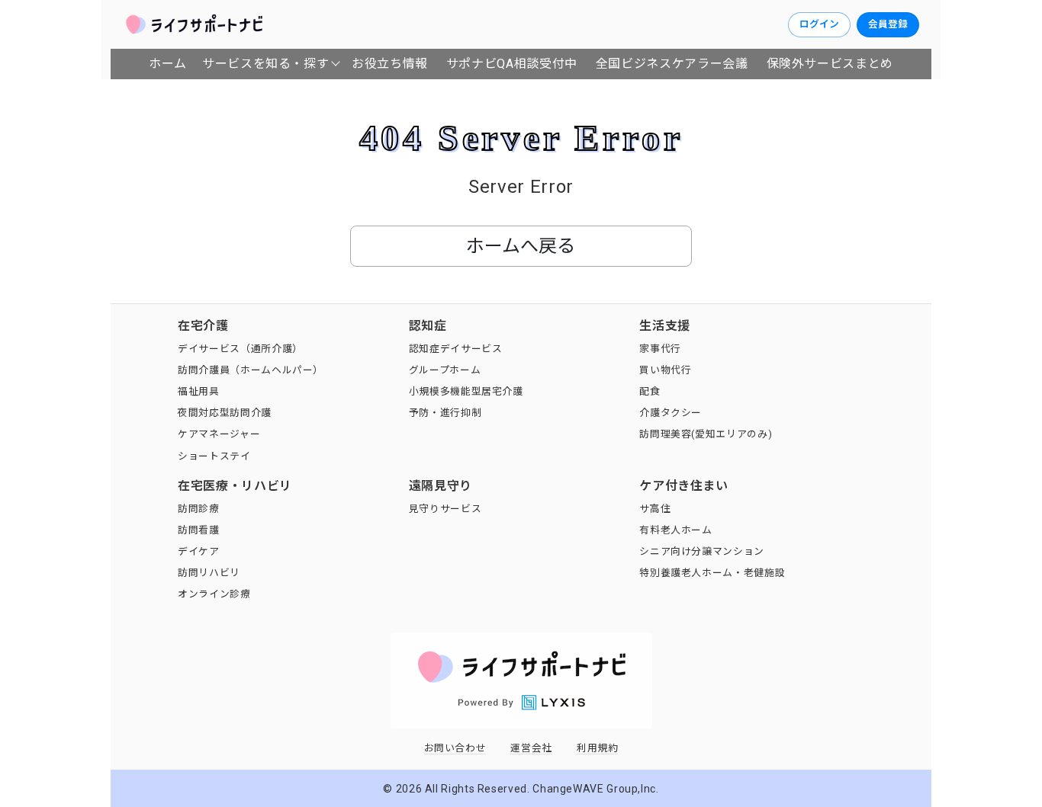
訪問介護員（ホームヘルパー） (250, 370)
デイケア (199, 551)
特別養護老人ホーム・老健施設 (712, 572)
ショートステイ (214, 456)
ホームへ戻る (520, 246)
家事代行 (660, 348)
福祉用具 (199, 391)
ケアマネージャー (219, 434)
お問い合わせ (455, 748)
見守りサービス (445, 508)
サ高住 (655, 508)
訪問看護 (199, 530)
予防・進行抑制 (445, 412)
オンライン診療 (214, 594)
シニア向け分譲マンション (701, 551)
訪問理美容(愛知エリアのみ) (705, 434)
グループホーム (445, 370)
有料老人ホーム (675, 530)
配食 (649, 391)
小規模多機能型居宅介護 (466, 391)
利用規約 (598, 748)
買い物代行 (665, 370)
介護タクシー (670, 412)
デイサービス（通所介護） (240, 348)
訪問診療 (199, 508)
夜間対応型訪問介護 (225, 412)
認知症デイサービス (456, 348)
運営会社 (531, 748)
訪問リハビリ (209, 572)
